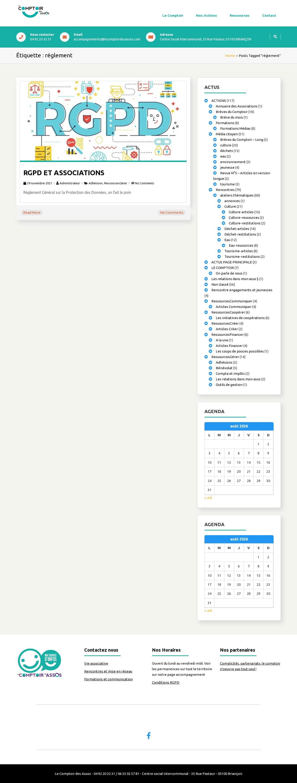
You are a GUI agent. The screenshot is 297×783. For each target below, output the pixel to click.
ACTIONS (218, 101)
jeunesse (227, 167)
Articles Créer (227, 329)
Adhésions (96, 183)
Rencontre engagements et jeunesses (241, 290)
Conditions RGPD (165, 682)
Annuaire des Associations (237, 106)
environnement (233, 162)
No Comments (144, 183)
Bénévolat (224, 368)
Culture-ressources (244, 218)
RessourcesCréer (225, 323)
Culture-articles (241, 212)
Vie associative (96, 663)
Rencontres (225, 190)
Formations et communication (108, 679)
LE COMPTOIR (222, 268)
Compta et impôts (230, 373)
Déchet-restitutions (240, 234)
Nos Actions (206, 15)
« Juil (208, 498)
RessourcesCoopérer (228, 312)
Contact (269, 15)
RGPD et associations (63, 173)
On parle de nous (229, 273)
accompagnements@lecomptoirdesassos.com (107, 39)
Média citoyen (227, 134)
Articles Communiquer (234, 307)
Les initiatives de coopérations (240, 318)
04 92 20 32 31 (41, 39)
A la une (222, 340)
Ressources (239, 15)
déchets (226, 151)
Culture (230, 206)
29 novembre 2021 (39, 183)
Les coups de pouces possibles (240, 351)
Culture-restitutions (245, 223)
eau (223, 156)
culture (225, 145)
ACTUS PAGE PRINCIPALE (231, 262)
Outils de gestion (229, 385)
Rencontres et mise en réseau (108, 671)
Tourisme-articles (238, 251)
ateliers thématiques (237, 195)
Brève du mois (231, 117)
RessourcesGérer (115, 183)
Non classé (220, 284)
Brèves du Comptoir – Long (241, 140)
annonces (232, 201)
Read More (31, 212)
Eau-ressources (241, 245)
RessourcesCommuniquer (231, 301)
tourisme (227, 184)
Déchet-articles (236, 229)
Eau (227, 240)
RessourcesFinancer (227, 334)
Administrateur (70, 183)
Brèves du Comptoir (232, 112)
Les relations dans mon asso (238, 379)
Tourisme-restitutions (242, 257)
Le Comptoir (172, 15)
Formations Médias (235, 128)
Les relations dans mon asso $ (234, 279)
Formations (225, 123)
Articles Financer (229, 346)
